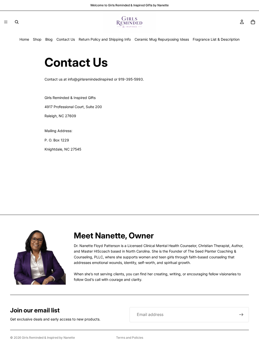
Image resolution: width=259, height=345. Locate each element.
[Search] (16, 22)
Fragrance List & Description (216, 39)
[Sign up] (241, 314)
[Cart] (252, 22)
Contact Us (65, 39)
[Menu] (6, 22)
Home (24, 39)
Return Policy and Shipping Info (105, 39)
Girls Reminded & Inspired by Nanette (48, 337)
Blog (49, 39)
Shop (37, 39)
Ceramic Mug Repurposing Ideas (162, 39)
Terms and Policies (129, 337)
